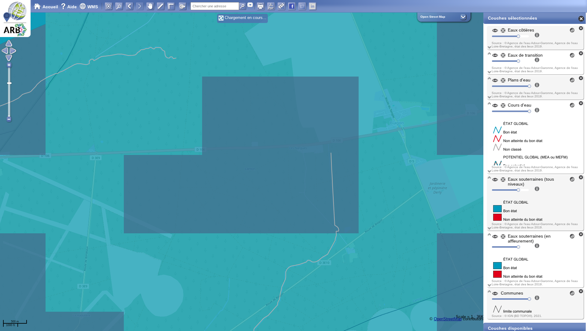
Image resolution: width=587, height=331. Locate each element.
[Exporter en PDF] (271, 6)
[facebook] (291, 6)
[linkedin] (312, 6)
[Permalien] (281, 6)
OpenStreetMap (448, 319)
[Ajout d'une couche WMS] (182, 6)
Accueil (50, 6)
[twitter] (302, 6)
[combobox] (250, 4)
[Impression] (260, 6)
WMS (92, 6)
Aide (69, 6)
